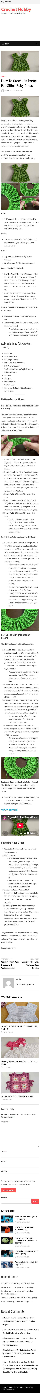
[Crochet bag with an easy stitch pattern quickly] (7, 1251)
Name (3, 1152)
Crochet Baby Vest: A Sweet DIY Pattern (17, 1096)
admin (9, 91)
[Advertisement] (20, 29)
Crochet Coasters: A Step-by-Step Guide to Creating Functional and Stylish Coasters (20, 1353)
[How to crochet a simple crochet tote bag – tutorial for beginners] (7, 1238)
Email (3, 1161)
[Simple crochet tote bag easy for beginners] (7, 1217)
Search (4, 1197)
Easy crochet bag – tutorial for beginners (16, 1301)
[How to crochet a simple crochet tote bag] (7, 1228)
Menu (7, 44)
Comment (5, 1122)
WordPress (5, 1390)
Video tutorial (9, 810)
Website (4, 1171)
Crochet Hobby (16, 9)
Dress (3, 76)
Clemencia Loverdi (10, 1330)
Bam (13, 1390)
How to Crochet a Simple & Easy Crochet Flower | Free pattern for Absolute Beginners (19, 1321)
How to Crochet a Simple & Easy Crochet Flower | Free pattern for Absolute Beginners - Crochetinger (20, 1365)
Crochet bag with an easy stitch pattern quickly (19, 1297)
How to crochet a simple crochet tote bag (24, 1228)
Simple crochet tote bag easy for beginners (17, 1283)
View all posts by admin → (25, 984)
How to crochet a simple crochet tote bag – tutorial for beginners (26, 1240)
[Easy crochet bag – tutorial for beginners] (7, 1262)
